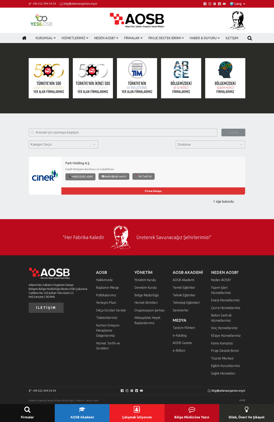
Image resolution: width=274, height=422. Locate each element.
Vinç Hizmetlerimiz (224, 328)
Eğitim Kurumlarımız (225, 366)
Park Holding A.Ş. (77, 163)
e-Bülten (179, 350)
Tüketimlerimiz (106, 317)
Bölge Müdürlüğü (146, 295)
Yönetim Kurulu (145, 280)
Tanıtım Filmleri (184, 328)
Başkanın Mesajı (107, 287)
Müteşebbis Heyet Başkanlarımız (147, 320)
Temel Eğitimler (184, 287)
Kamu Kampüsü (222, 343)
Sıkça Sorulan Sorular (111, 310)
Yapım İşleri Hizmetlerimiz (221, 290)
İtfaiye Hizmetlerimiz (226, 335)
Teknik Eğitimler (184, 295)
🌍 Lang (236, 3)
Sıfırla (233, 132)
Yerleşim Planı (106, 302)
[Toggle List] (94, 144)
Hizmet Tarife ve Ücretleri (108, 345)
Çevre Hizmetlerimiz (225, 308)
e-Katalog (180, 335)
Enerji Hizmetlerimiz (225, 300)
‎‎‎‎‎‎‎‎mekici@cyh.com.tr (115, 176)
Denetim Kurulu (145, 287)
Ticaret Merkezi (222, 358)
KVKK (242, 400)
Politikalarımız (106, 295)
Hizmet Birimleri (146, 302)
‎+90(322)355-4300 (81, 176)
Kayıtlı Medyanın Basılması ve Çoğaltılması (89, 169)
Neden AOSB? (221, 280)
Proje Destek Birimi (225, 350)
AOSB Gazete (182, 343)
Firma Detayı (153, 191)
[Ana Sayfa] (24, 38)
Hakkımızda (104, 280)
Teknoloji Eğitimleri (186, 302)
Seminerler (181, 310)
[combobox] (59, 144)
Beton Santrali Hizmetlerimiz (221, 317)
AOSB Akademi (183, 280)
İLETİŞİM (46, 307)
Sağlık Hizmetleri (223, 373)
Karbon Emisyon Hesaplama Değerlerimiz (107, 330)
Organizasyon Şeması (149, 310)
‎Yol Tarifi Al (144, 176)
